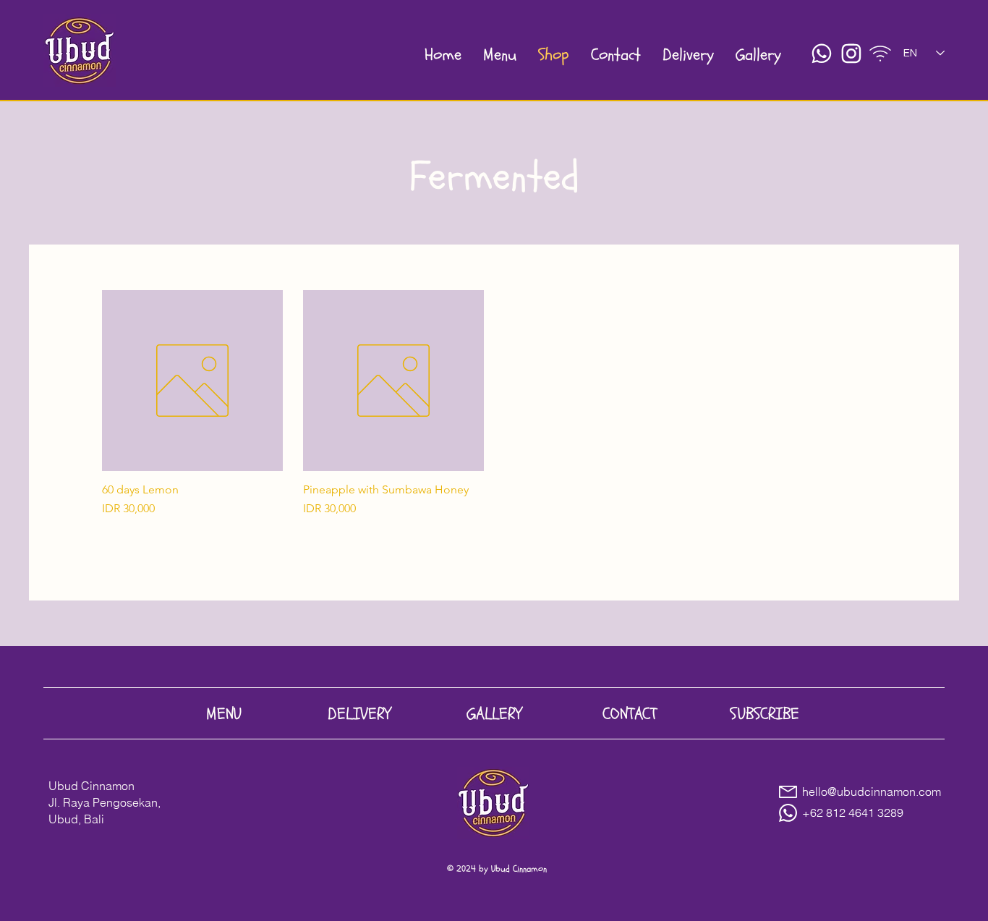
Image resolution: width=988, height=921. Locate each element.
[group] (494, 422)
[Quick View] (192, 380)
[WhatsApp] (821, 53)
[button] (880, 53)
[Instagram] (851, 53)
